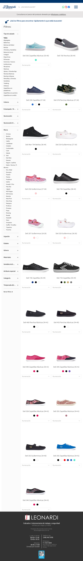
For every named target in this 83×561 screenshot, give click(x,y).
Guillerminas (8, 64)
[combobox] (36, 65)
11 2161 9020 (47, 543)
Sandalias (7, 81)
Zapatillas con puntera (10, 93)
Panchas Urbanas (9, 76)
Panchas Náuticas (9, 74)
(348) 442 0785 (48, 537)
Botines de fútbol (9, 45)
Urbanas (6, 86)
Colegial (6, 54)
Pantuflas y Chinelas (10, 78)
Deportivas (7, 57)
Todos (5, 38)
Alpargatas (7, 40)
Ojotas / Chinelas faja (10, 71)
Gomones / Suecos (9, 62)
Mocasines (7, 66)
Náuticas (6, 69)
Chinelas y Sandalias (10, 50)
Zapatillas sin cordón (10, 95)
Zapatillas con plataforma (8, 89)
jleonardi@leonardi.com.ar (41, 530)
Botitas (6, 47)
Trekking (6, 83)
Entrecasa (7, 59)
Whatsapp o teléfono (58, 14)
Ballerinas (7, 42)
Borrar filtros (8, 292)
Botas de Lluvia (8, 52)
